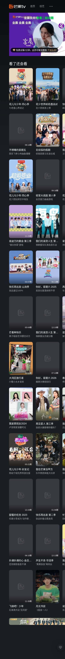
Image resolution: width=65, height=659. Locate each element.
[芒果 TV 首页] (17, 6)
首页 (32, 6)
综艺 (42, 6)
